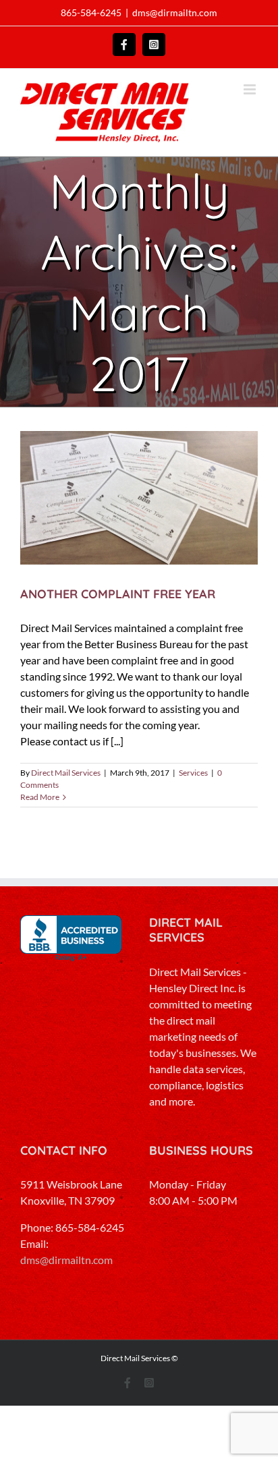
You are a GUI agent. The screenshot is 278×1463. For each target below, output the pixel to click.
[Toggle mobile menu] (251, 89)
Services (193, 773)
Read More (39, 797)
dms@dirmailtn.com (174, 12)
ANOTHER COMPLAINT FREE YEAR (117, 594)
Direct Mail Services (66, 773)
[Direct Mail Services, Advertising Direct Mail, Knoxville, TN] (70, 938)
